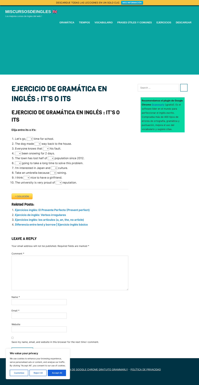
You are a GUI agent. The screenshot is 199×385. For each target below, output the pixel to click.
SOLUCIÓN (23, 196)
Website (16, 324)
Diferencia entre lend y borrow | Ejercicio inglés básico (51, 224)
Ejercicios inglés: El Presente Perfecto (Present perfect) (52, 210)
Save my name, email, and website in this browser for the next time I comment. (55, 342)
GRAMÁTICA (66, 22)
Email (15, 310)
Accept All (57, 373)
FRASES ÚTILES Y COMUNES (134, 22)
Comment (18, 253)
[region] (38, 364)
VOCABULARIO (104, 22)
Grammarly (158, 104)
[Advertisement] (99, 49)
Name (16, 297)
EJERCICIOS (163, 22)
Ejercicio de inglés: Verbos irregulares (40, 215)
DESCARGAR (183, 22)
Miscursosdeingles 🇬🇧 (31, 11)
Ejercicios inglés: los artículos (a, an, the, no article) (49, 219)
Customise (19, 373)
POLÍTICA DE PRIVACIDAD (146, 369)
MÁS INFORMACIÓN (132, 2)
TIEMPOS (84, 22)
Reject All (38, 373)
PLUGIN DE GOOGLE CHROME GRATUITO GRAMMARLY (95, 369)
